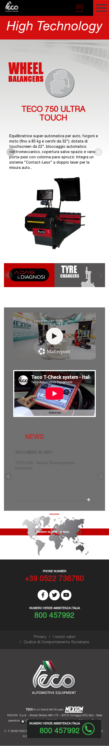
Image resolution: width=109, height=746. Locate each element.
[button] (79, 8)
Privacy (40, 637)
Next (98, 152)
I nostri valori (64, 637)
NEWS (34, 437)
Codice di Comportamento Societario (56, 642)
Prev (11, 152)
